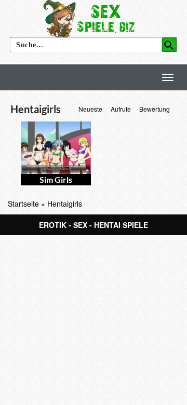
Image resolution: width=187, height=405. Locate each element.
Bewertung (154, 108)
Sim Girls (55, 179)
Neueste (90, 108)
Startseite (23, 203)
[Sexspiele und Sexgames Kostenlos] (93, 18)
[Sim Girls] (56, 148)
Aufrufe (121, 108)
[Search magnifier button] (169, 44)
